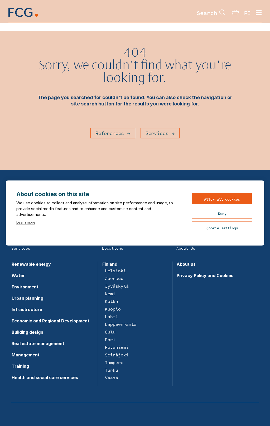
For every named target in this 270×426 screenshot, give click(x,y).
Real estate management (38, 343)
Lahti (111, 316)
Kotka (111, 301)
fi (247, 13)
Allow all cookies (222, 199)
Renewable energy (31, 264)
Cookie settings (222, 228)
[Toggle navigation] (259, 13)
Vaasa (111, 377)
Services (157, 133)
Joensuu (114, 278)
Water (18, 275)
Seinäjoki (117, 354)
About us (186, 264)
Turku (111, 370)
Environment (25, 286)
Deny (222, 213)
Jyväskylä (117, 286)
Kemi (110, 293)
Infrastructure (27, 309)
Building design (27, 332)
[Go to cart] (235, 13)
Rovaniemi (117, 347)
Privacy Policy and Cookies (205, 275)
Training (20, 366)
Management (26, 354)
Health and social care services (45, 377)
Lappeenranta (121, 324)
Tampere (114, 362)
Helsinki (115, 270)
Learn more (25, 222)
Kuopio (113, 309)
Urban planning (27, 298)
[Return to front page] (23, 16)
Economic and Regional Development (50, 320)
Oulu (110, 331)
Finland (109, 264)
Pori (110, 339)
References (109, 133)
